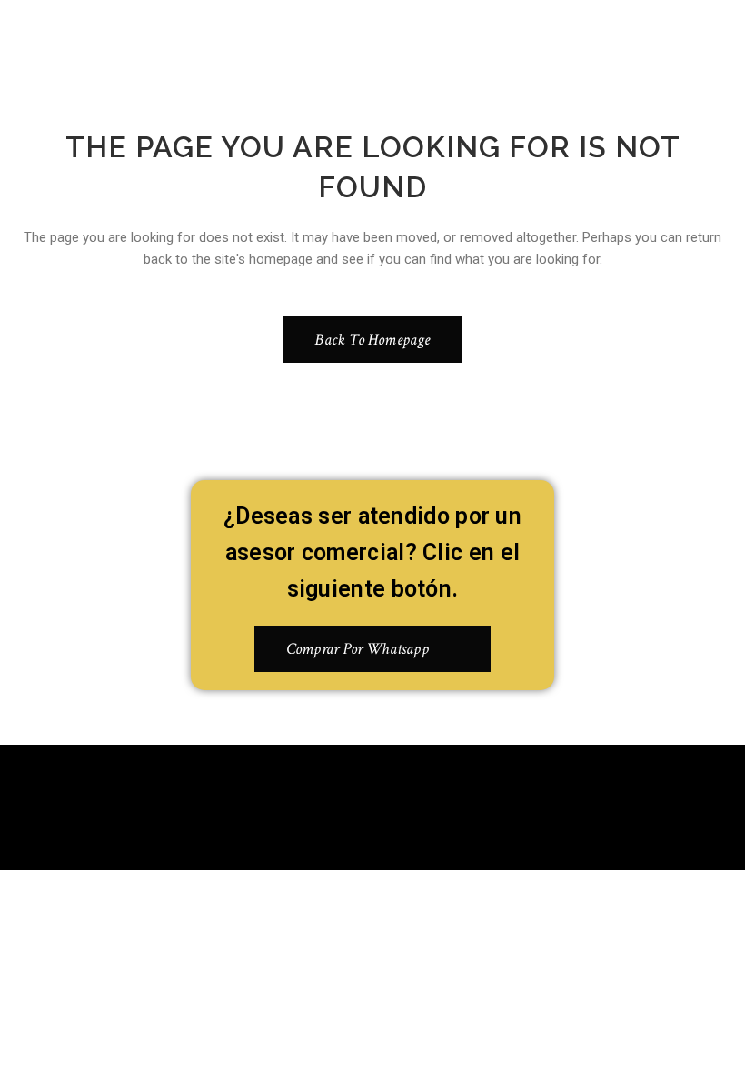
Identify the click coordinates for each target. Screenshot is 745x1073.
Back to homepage (372, 339)
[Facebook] (346, 804)
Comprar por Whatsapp (357, 648)
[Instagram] (399, 804)
